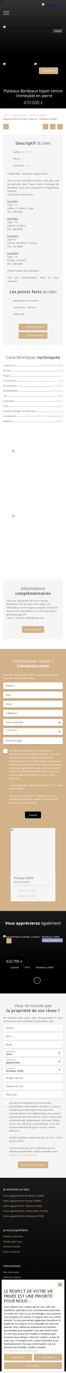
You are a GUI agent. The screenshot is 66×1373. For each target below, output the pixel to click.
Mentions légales (12, 1277)
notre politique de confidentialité (20, 1350)
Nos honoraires (11, 1272)
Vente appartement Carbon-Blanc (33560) (25, 1210)
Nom (8, 694)
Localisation (10, 1068)
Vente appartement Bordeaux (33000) (23, 1195)
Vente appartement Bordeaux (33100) (23, 1216)
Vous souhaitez (11, 730)
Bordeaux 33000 (37, 115)
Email (8, 704)
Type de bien (10, 1060)
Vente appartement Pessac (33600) (22, 1200)
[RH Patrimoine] (52, 13)
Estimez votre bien (13, 1236)
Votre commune (14, 722)
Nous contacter (11, 1251)
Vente (6, 115)
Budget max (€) (14, 1078)
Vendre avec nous (12, 1241)
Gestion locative (11, 1246)
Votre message (14, 740)
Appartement (19, 115)
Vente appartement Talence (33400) (22, 1205)
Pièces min (11, 1094)
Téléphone (11, 713)
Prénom (10, 685)
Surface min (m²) (14, 1086)
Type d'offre (10, 1052)
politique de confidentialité (23, 802)
